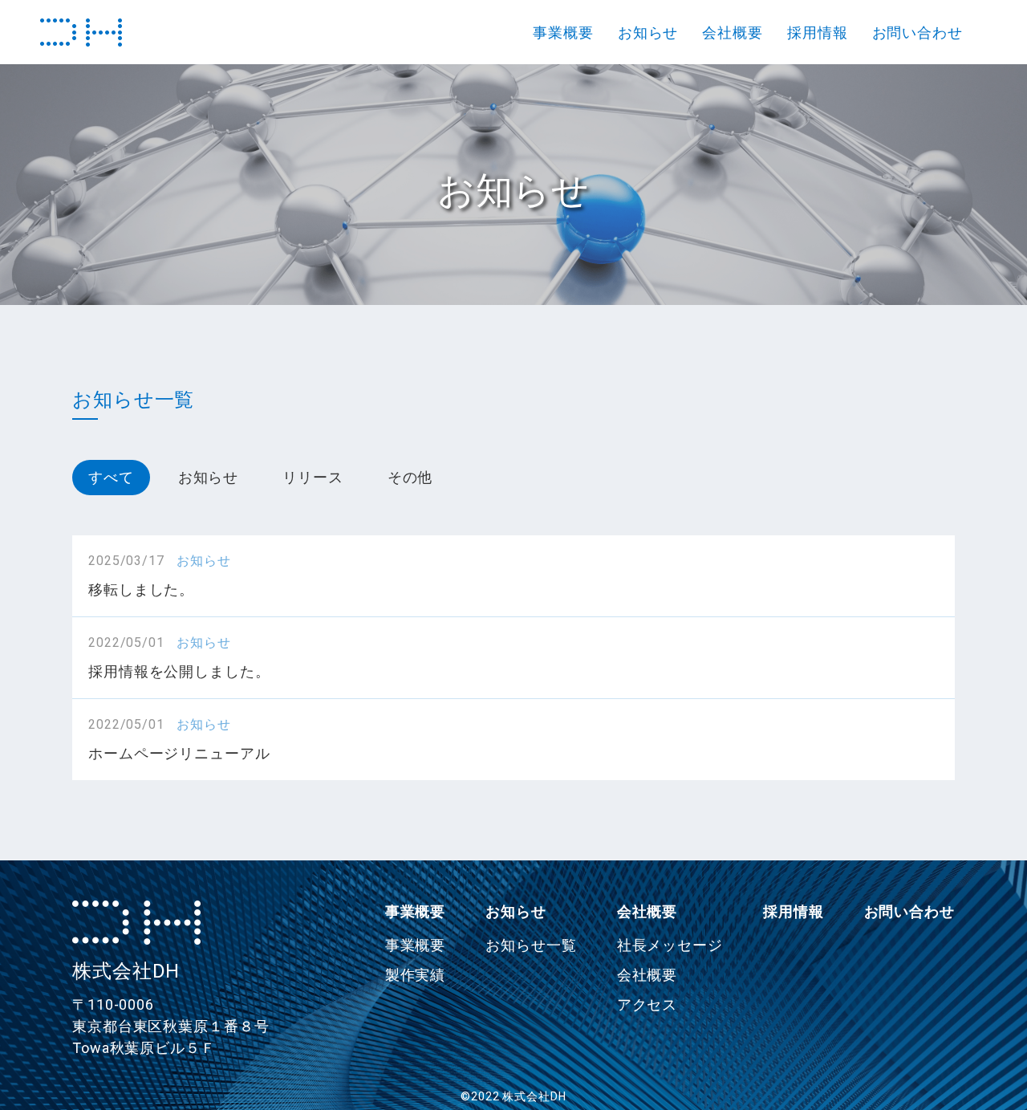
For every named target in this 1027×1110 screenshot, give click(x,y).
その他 (410, 477)
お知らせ (648, 32)
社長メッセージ (670, 945)
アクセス (647, 1004)
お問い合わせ (917, 32)
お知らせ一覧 (530, 945)
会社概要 (732, 32)
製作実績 (415, 974)
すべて (111, 477)
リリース (312, 477)
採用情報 (817, 32)
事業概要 (563, 32)
